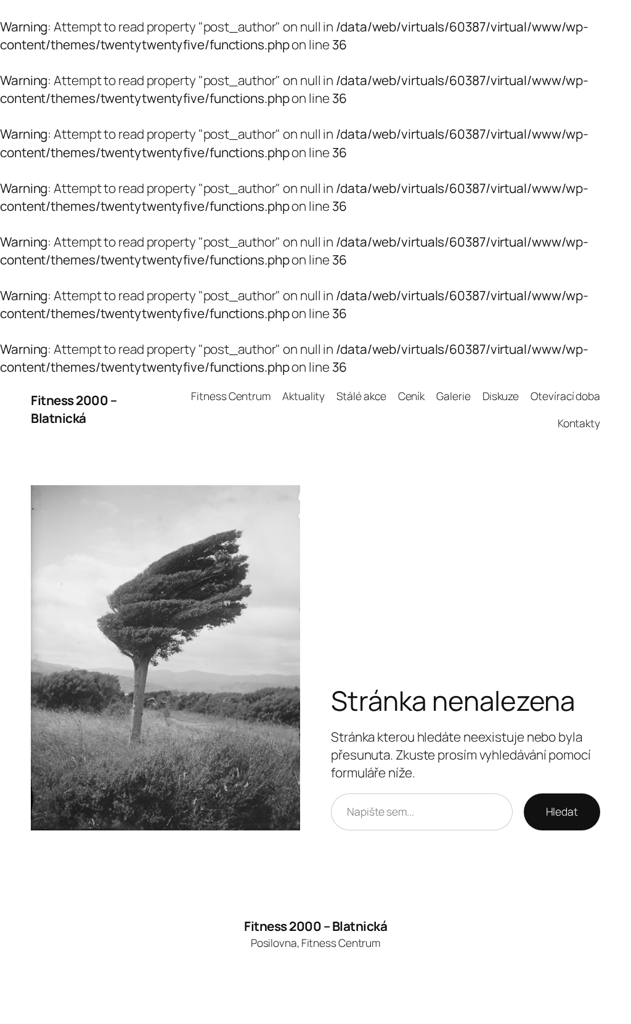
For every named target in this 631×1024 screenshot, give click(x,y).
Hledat (562, 811)
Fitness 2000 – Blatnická (73, 409)
